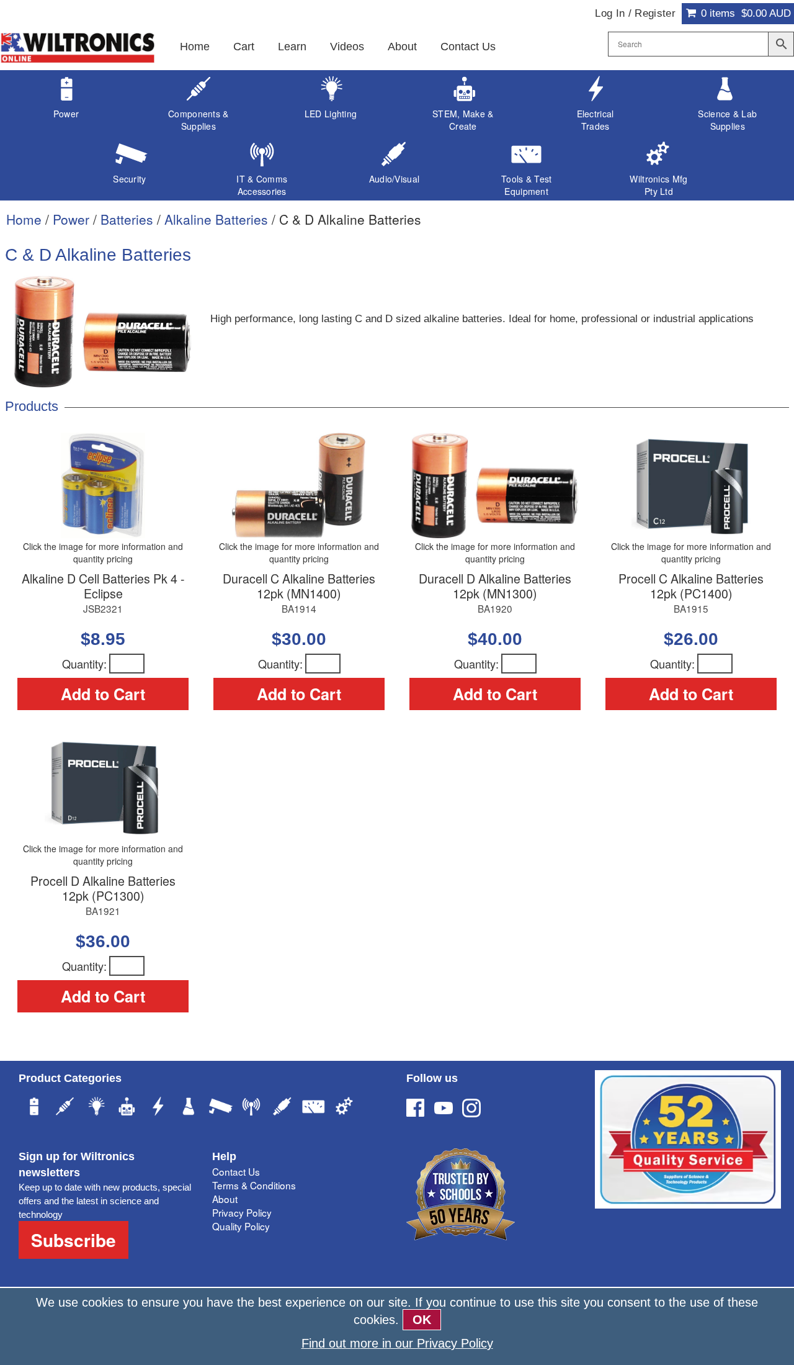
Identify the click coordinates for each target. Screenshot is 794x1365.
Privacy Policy (242, 1212)
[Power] (34, 1108)
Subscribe (73, 1240)
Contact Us (468, 46)
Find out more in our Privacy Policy (397, 1343)
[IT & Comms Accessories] (251, 1108)
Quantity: (84, 663)
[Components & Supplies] (65, 1108)
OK (422, 1320)
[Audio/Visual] (282, 1108)
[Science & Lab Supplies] (189, 1108)
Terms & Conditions (254, 1185)
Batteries (126, 219)
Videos (347, 46)
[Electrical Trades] (158, 1108)
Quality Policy (241, 1226)
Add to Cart (103, 694)
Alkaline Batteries (216, 219)
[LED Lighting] (96, 1108)
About (402, 46)
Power (71, 219)
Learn (292, 46)
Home (195, 46)
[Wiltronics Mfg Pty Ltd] (344, 1108)
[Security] (220, 1108)
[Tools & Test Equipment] (313, 1108)
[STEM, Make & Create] (127, 1108)
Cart (243, 46)
